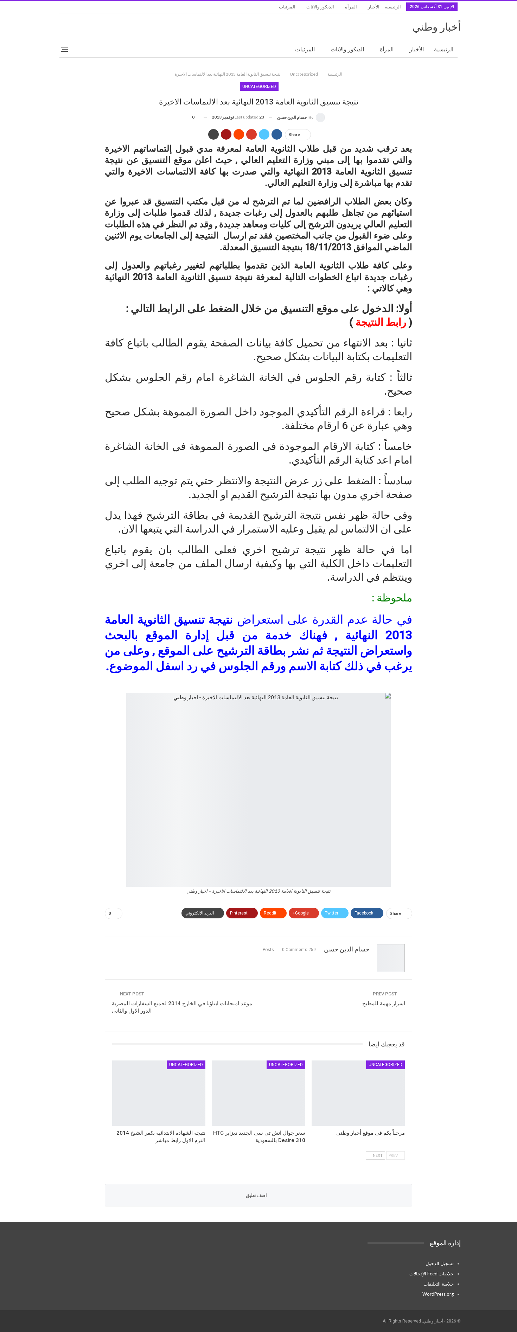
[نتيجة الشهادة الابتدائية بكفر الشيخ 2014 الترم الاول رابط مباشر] (158, 1093)
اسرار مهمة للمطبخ (383, 1003)
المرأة (351, 6)
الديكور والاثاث (320, 6)
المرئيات (287, 6)
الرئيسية (393, 6)
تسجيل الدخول (440, 1263)
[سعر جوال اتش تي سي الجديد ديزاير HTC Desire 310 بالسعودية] (258, 1093)
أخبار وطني (436, 27)
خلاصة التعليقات (438, 1284)
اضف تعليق (257, 1195)
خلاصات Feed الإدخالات (431, 1273)
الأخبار (373, 6)
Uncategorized (259, 86)
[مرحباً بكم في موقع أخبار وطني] (358, 1093)
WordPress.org (438, 1294)
